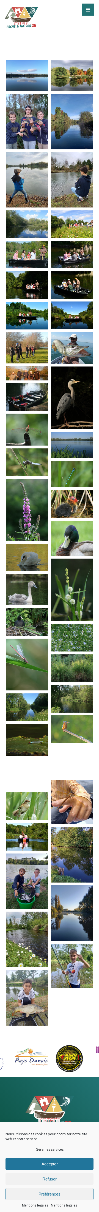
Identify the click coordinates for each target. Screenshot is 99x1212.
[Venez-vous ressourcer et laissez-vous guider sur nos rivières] (21, 17)
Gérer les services (50, 1149)
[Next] (81, 1059)
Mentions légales (35, 1205)
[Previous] (18, 1059)
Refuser (49, 1179)
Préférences (49, 1194)
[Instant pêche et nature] (49, 1112)
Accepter (50, 1164)
